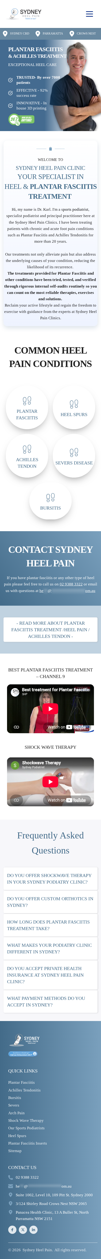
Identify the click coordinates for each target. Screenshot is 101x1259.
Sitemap (15, 1151)
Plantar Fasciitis (21, 1082)
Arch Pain (16, 1113)
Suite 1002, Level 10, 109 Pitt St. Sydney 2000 (54, 1195)
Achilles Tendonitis (24, 1090)
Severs (13, 1105)
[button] (89, 13)
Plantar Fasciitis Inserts (27, 1143)
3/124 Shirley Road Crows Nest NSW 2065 (51, 1203)
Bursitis (14, 1097)
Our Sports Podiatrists (26, 1128)
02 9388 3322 (27, 1177)
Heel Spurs (17, 1136)
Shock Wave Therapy (26, 1120)
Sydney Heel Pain (37, 1250)
